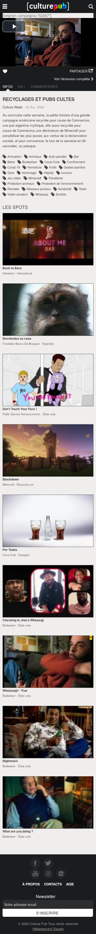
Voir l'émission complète (72, 78)
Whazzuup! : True (15, 690)
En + (22, 86)
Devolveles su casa (17, 338)
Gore (10, 172)
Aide (70, 884)
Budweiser (29, 162)
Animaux (35, 156)
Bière (11, 162)
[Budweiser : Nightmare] (48, 732)
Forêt (52, 167)
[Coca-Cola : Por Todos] (48, 521)
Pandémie (56, 178)
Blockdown (11, 479)
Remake (13, 189)
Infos (8, 86)
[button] (81, 71)
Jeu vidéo (14, 178)
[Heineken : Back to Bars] (48, 239)
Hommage (29, 172)
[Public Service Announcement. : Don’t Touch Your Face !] (48, 380)
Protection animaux (20, 183)
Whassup (41, 194)
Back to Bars (12, 268)
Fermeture (34, 167)
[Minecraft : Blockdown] (48, 450)
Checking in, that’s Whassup (23, 620)
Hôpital (49, 172)
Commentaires (44, 86)
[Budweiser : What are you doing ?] (48, 802)
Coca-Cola (52, 162)
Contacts (53, 884)
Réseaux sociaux (39, 189)
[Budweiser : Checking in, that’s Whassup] (48, 591)
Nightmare (10, 761)
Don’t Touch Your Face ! (20, 408)
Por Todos (10, 549)
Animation (14, 156)
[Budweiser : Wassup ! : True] (48, 661)
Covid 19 (13, 167)
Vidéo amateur (17, 194)
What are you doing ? (18, 831)
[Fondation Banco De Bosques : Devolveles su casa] (48, 309)
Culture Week (13, 107)
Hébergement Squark (48, 928)
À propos (31, 884)
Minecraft (34, 178)
